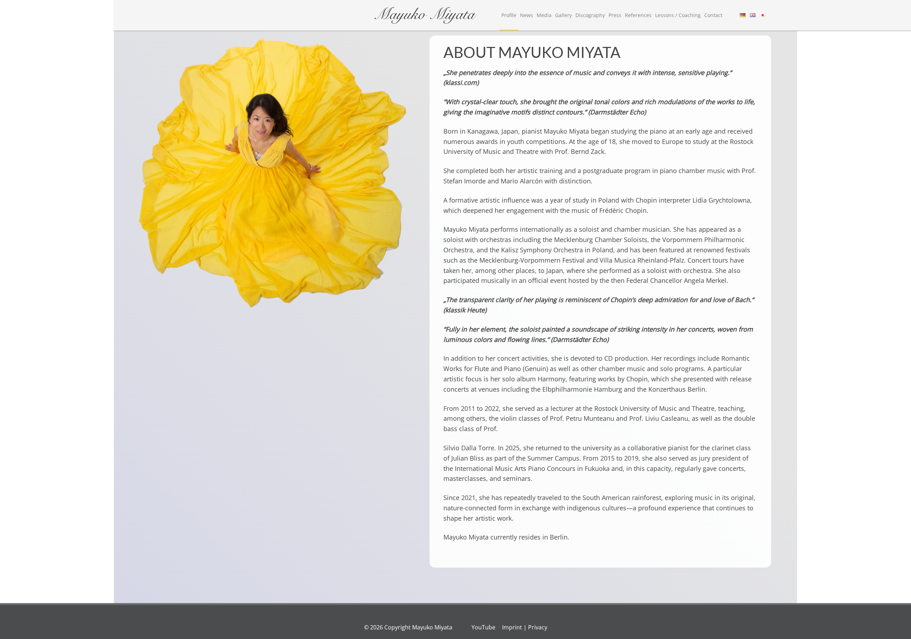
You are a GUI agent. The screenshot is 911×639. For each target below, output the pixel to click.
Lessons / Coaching (678, 15)
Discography (590, 15)
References (638, 15)
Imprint (512, 627)
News (526, 15)
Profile (508, 15)
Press (615, 15)
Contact (713, 15)
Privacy (537, 627)
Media (544, 15)
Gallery (563, 15)
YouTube (483, 627)
